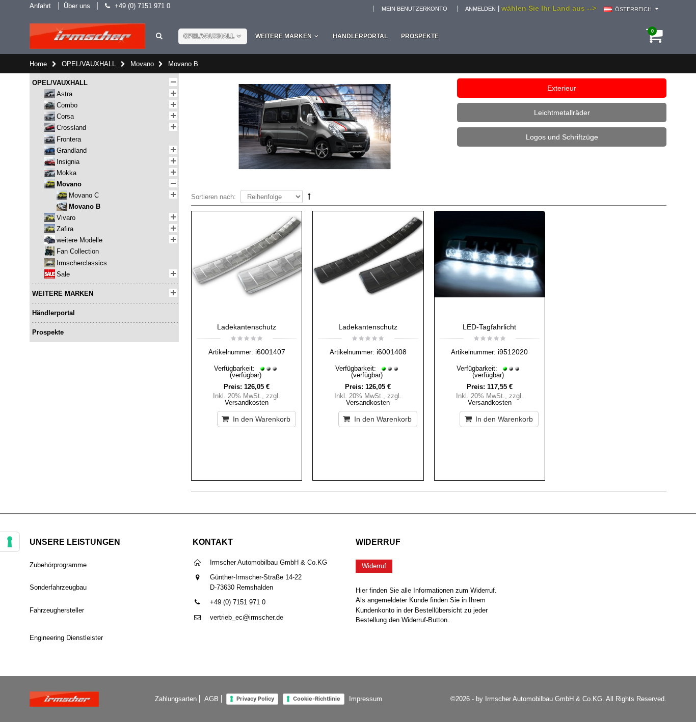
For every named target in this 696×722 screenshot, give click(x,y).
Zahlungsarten (176, 699)
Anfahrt (40, 6)
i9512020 (513, 352)
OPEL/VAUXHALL (208, 36)
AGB (211, 699)
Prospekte (420, 36)
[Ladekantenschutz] (247, 264)
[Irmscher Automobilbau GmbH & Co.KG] (87, 36)
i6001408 (392, 352)
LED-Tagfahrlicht (489, 327)
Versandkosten (247, 402)
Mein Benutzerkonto (414, 9)
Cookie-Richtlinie (316, 698)
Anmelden (480, 9)
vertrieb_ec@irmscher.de (246, 617)
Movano (142, 64)
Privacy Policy (255, 698)
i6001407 (270, 352)
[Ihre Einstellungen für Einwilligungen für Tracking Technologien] (9, 541)
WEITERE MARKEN (283, 36)
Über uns (77, 6)
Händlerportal (360, 36)
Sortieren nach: (213, 196)
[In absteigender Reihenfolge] (309, 196)
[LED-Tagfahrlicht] (490, 264)
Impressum (365, 699)
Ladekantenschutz (246, 327)
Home (38, 64)
